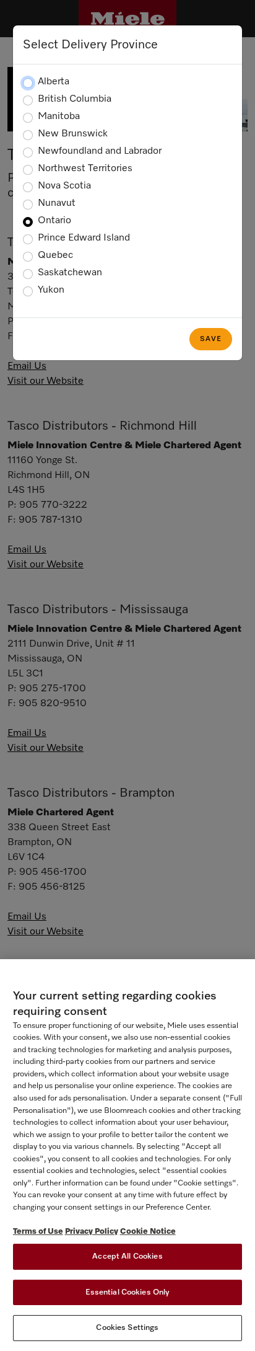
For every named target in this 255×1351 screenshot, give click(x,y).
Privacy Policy (91, 1232)
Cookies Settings (127, 1328)
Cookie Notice (148, 1232)
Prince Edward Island (84, 238)
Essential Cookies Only (127, 1292)
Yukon (51, 290)
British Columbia (74, 99)
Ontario (54, 221)
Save (211, 339)
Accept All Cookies (127, 1256)
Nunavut (57, 203)
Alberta (53, 82)
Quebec (55, 255)
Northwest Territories (85, 169)
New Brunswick (73, 134)
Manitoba (59, 117)
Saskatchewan (70, 273)
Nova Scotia (64, 186)
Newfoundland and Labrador (100, 151)
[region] (127, 1155)
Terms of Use (38, 1232)
